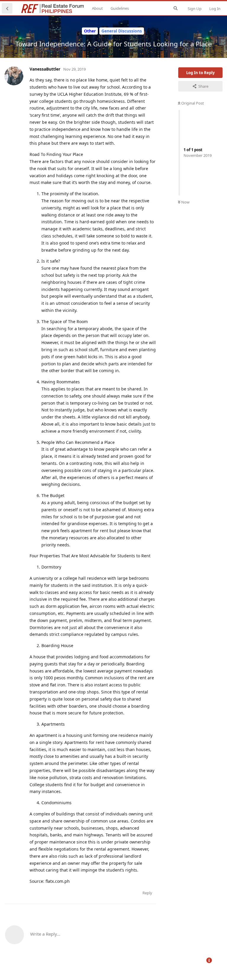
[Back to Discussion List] (7, 8)
